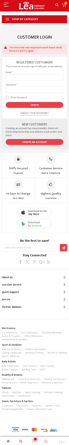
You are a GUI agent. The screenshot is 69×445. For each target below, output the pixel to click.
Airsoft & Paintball (57, 353)
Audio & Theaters (11, 336)
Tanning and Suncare (54, 379)
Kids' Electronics (10, 366)
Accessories (24, 396)
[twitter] (27, 262)
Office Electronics (33, 336)
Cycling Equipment (12, 353)
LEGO (42, 369)
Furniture (37, 406)
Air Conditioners (29, 332)
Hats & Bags (8, 396)
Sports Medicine (10, 356)
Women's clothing (53, 392)
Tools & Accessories (29, 379)
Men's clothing (32, 392)
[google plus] (41, 262)
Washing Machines (52, 332)
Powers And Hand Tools (39, 409)
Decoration (22, 406)
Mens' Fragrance (29, 382)
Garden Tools (52, 406)
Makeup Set (8, 379)
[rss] (48, 262)
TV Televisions (9, 332)
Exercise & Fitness (11, 349)
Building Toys (29, 369)
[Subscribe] (63, 247)
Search (57, 5)
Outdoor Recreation (35, 349)
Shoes (5, 392)
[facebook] (20, 262)
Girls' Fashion (30, 366)
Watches (16, 392)
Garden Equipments (12, 409)
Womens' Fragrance (52, 382)
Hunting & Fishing (34, 353)
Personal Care (9, 382)
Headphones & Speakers (15, 339)
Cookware (7, 406)
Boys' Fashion (47, 366)
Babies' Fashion (10, 369)
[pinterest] (34, 262)
